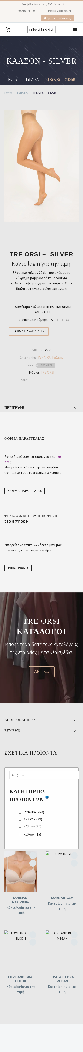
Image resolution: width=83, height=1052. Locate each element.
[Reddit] (63, 380)
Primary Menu (75, 29)
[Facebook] (11, 18)
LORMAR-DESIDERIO (21, 900)
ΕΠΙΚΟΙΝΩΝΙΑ (18, 568)
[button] (32, 863)
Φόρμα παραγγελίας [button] (57, 18)
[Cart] (8, 29)
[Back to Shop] (72, 236)
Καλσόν (57, 357)
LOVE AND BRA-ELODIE (21, 979)
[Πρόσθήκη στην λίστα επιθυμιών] (32, 855)
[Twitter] (37, 380)
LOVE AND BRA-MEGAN (62, 979)
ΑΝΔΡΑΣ (32, 819)
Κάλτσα (32, 826)
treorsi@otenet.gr (59, 11)
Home (8, 92)
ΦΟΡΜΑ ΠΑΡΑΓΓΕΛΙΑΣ (25, 491)
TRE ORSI (46, 365)
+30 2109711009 (26, 11)
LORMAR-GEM (62, 898)
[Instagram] (18, 18)
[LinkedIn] (56, 380)
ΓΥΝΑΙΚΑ (22, 92)
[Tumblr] (50, 380)
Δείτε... (41, 671)
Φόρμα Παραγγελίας (28, 331)
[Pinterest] (24, 18)
